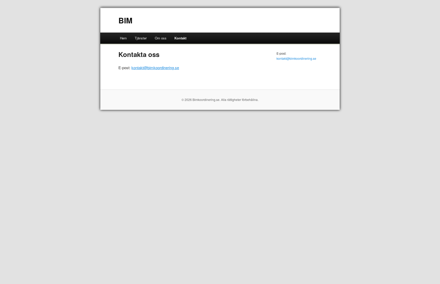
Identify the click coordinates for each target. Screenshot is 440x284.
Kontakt (180, 38)
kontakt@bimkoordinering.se (155, 67)
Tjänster (141, 38)
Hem (123, 38)
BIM (125, 20)
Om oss (161, 38)
